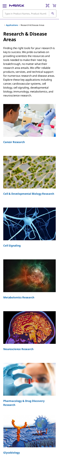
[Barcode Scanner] (47, 6)
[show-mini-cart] (54, 5)
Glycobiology (11, 452)
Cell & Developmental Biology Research (28, 194)
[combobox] (29, 13)
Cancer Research (14, 142)
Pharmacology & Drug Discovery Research (23, 403)
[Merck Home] (16, 6)
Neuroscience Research (18, 349)
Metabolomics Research (18, 297)
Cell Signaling (12, 245)
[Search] (52, 13)
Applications (12, 25)
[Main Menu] (5, 5)
